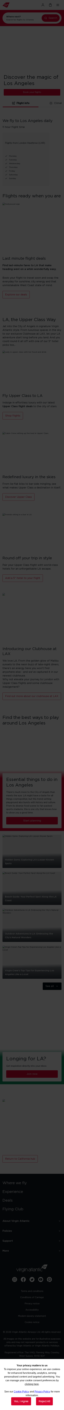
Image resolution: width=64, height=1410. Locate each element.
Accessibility (32, 1310)
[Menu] (58, 5)
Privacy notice (32, 1304)
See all (49, 986)
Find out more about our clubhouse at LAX (31, 696)
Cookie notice (32, 1322)
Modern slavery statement (32, 1316)
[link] (32, 1183)
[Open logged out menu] (43, 5)
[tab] (21, 103)
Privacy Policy (42, 1391)
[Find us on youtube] (40, 1279)
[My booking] (50, 5)
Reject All (44, 1401)
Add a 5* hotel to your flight (22, 578)
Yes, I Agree (21, 1401)
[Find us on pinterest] (49, 1279)
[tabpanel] (32, 148)
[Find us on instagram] (14, 1279)
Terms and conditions (32, 1291)
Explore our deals (16, 294)
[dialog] (32, 1384)
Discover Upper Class (18, 497)
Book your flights (32, 92)
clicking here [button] (32, 1384)
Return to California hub (20, 1159)
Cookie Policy (21, 1391)
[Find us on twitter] (32, 1279)
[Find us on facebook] (23, 1279)
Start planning (32, 820)
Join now (32, 1074)
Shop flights (12, 415)
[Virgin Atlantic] (11, 5)
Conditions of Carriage (32, 1297)
